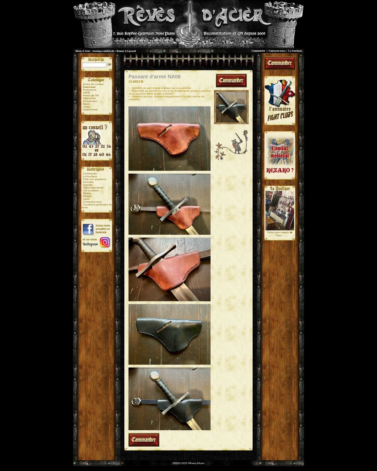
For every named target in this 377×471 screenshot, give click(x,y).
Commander (258, 50)
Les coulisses (91, 190)
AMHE (86, 92)
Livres (86, 106)
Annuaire (88, 182)
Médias (87, 193)
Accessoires (90, 101)
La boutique (295, 50)
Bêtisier (87, 196)
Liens (86, 198)
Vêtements (89, 98)
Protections (89, 89)
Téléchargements (93, 187)
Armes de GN (91, 95)
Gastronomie (90, 109)
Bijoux (86, 103)
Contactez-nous (277, 50)
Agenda (87, 184)
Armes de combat (93, 84)
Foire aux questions (94, 179)
